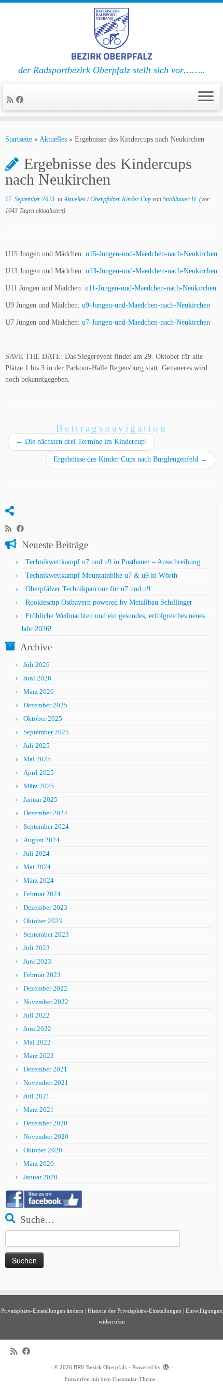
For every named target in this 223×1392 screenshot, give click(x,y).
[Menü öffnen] (206, 97)
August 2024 (41, 840)
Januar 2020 (40, 1177)
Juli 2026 (36, 665)
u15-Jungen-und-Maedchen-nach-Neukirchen (151, 254)
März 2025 (38, 786)
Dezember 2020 (45, 1123)
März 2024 (38, 880)
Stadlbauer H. (180, 199)
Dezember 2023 (45, 907)
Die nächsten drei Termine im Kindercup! (81, 442)
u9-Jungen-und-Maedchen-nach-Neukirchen (146, 305)
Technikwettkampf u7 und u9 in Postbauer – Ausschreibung (112, 562)
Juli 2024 (36, 853)
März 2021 (38, 1109)
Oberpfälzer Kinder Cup (121, 199)
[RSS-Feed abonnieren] (11, 100)
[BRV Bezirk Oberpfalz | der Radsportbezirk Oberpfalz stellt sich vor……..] (111, 34)
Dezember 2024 (45, 813)
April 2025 (38, 772)
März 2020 (38, 1163)
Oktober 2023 (42, 921)
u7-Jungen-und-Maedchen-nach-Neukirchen (146, 322)
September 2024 (46, 826)
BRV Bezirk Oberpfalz (100, 1367)
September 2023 (46, 934)
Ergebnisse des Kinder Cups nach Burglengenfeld (130, 459)
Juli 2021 (36, 1096)
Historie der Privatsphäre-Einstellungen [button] (135, 1310)
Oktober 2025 (42, 718)
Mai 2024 (37, 867)
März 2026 (38, 691)
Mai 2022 (37, 1042)
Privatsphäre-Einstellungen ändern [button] (42, 1310)
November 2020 (45, 1136)
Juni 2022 (37, 1029)
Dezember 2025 (45, 705)
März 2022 (38, 1056)
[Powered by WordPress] (166, 1365)
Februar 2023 (42, 975)
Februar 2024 (42, 894)
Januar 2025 (40, 799)
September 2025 (46, 732)
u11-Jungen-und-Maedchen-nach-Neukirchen (150, 288)
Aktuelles (53, 139)
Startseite (18, 139)
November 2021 (45, 1083)
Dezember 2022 (45, 988)
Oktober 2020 (42, 1150)
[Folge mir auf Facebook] (21, 100)
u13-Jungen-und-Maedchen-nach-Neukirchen (151, 271)
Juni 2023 (37, 961)
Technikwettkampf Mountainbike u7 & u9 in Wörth (101, 575)
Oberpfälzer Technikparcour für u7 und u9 (87, 589)
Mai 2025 (37, 759)
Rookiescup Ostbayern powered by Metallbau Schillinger (108, 602)
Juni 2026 (37, 678)
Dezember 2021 (45, 1069)
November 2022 (45, 1002)
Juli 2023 (36, 948)
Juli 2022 (36, 1015)
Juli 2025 (36, 745)
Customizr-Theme (134, 1379)
